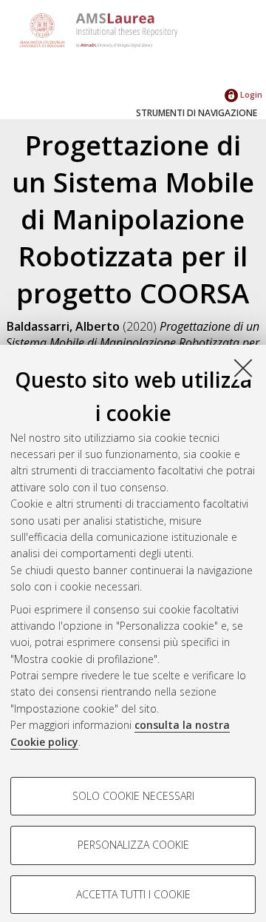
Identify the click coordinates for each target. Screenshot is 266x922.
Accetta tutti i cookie (133, 894)
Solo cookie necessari (133, 796)
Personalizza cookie (133, 845)
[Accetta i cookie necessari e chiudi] (243, 368)
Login (250, 94)
